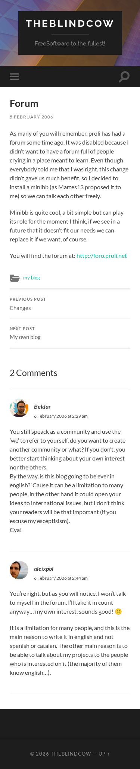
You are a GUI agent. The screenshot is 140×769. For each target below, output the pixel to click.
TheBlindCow (70, 23)
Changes (28, 304)
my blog (31, 278)
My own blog (25, 333)
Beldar (42, 406)
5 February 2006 (31, 117)
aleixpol (43, 568)
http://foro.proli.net (102, 255)
